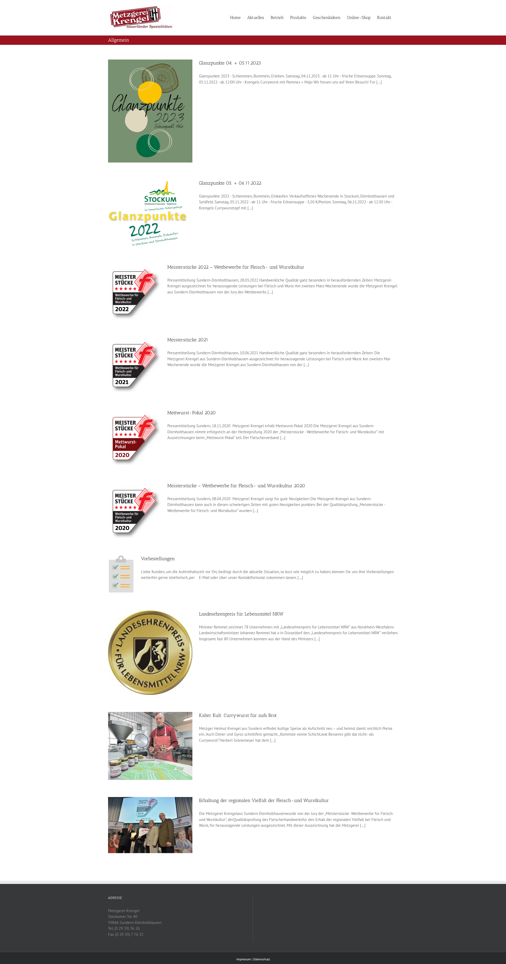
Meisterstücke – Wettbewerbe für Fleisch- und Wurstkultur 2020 (236, 486)
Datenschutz (261, 959)
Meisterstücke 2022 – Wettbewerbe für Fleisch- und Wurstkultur (235, 267)
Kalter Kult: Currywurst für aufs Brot (238, 715)
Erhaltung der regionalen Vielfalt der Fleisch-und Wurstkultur (264, 800)
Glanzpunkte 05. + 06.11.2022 (230, 183)
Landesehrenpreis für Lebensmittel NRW (241, 614)
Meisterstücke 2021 (187, 340)
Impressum (243, 959)
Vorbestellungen (158, 559)
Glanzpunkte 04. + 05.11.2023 (230, 63)
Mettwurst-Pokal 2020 (191, 413)
